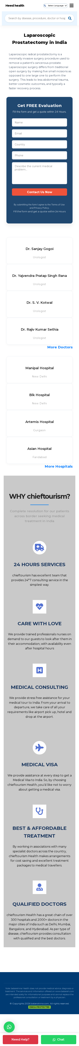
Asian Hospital (39, 449)
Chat (60, 1039)
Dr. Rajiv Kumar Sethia (39, 330)
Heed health (15, 5)
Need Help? (20, 1039)
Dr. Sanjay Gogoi (39, 249)
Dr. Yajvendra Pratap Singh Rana (39, 276)
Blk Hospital (39, 395)
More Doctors (60, 347)
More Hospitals (59, 466)
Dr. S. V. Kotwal (39, 303)
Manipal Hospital (39, 368)
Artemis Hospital (39, 422)
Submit (39, 192)
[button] (9, 1026)
